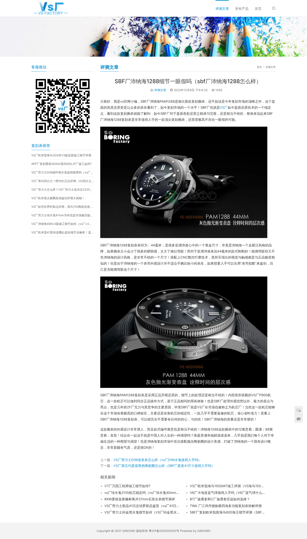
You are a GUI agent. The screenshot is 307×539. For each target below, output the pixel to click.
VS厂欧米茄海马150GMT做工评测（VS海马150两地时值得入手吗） (227, 486)
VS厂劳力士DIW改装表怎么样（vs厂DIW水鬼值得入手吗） (157, 460)
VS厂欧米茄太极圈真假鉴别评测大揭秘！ (58, 198)
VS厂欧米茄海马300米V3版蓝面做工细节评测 (61, 155)
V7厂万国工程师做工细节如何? (127, 486)
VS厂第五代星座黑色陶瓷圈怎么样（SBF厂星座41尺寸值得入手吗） (164, 466)
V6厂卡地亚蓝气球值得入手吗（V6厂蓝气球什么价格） (227, 493)
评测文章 (222, 8)
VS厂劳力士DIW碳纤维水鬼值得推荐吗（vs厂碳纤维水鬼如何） (62, 172)
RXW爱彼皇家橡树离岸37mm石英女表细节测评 (139, 499)
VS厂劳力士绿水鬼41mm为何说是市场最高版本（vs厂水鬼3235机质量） (62, 215)
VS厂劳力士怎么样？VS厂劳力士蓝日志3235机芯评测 (62, 189)
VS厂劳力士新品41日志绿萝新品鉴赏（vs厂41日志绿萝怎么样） (142, 506)
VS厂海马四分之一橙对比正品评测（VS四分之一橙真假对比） (62, 181)
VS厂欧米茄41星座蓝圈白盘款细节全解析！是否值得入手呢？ (62, 232)
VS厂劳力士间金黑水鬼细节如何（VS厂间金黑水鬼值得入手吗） (142, 512)
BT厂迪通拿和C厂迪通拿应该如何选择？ (220, 499)
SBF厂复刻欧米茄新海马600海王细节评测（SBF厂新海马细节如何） (227, 512)
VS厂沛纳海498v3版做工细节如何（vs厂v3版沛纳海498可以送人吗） (62, 224)
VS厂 (224, 107)
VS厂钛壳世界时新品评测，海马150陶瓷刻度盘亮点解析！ (62, 206)
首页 (258, 8)
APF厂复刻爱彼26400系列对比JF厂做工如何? (61, 164)
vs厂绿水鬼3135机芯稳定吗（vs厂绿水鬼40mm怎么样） (142, 493)
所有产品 (242, 8)
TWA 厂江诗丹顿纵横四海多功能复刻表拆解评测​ (226, 506)
